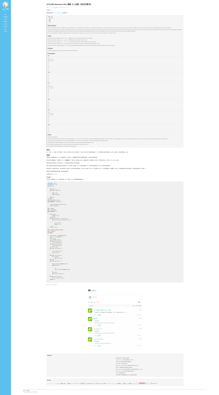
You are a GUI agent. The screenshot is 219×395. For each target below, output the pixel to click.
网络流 (136, 383)
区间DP (71, 383)
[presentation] (75, 27)
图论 (54, 7)
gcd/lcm (50, 383)
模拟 (122, 383)
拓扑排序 (91, 383)
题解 (50, 20)
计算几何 (147, 383)
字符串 (78, 383)
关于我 (5, 19)
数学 (97, 383)
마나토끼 (96, 318)
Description (51, 18)
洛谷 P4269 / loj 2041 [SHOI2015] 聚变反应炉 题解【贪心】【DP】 (127, 365)
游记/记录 (5, 26)
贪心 (152, 383)
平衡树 (86, 383)
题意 (50, 19)
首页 (5, 14)
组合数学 (133, 383)
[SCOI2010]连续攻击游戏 (58, 12)
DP (48, 383)
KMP (52, 383)
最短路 (102, 383)
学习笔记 (5, 24)
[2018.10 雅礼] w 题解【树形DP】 (122, 363)
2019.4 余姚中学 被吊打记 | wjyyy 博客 (102, 310)
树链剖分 (116, 383)
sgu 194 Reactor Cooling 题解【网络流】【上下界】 (124, 359)
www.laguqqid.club (98, 328)
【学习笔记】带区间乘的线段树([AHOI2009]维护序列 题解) (126, 374)
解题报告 (5, 21)
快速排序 (88, 383)
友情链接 (5, 16)
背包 (138, 383)
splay (56, 383)
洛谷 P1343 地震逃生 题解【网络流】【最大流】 (124, 367)
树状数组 (113, 383)
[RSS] (5, 11)
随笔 (5, 28)
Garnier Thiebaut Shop (98, 339)
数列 (95, 383)
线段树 (130, 383)
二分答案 (61, 383)
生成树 (127, 383)
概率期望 (119, 383)
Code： (50, 22)
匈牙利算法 (52, 284)
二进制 (64, 383)
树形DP (110, 383)
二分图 (49, 284)
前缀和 (68, 383)
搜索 (93, 383)
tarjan (58, 383)
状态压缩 (124, 383)
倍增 (66, 383)
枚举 (107, 383)
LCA (54, 383)
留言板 (5, 31)
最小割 (99, 383)
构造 (105, 383)
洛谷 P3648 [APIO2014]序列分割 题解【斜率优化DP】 (125, 371)
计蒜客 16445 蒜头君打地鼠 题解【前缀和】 (123, 361)
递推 (154, 383)
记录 (150, 383)
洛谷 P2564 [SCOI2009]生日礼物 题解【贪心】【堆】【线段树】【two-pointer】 (129, 369)
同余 (73, 383)
